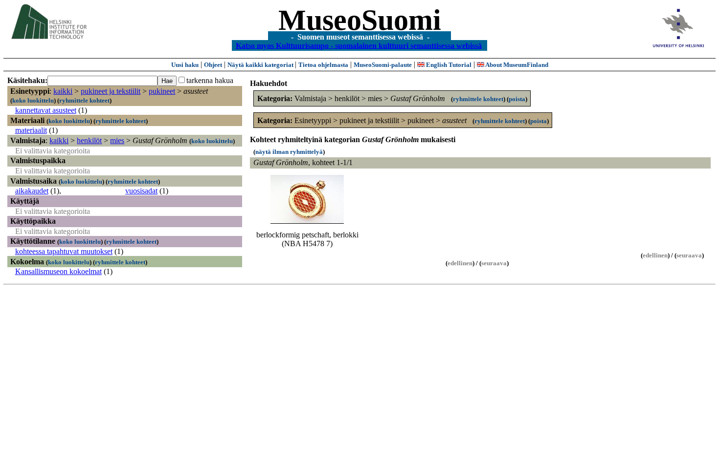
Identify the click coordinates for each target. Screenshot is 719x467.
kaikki (62, 91)
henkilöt (89, 140)
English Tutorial (448, 64)
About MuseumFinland (516, 64)
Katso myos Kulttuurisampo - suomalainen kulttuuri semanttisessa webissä (359, 45)
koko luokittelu (33, 100)
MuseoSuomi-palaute (383, 64)
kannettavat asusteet (45, 110)
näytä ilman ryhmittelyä (289, 151)
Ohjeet (213, 64)
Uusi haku (185, 64)
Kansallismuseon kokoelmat (58, 271)
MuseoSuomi (359, 20)
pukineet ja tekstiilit (110, 91)
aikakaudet (31, 191)
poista (517, 99)
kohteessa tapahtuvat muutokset (63, 251)
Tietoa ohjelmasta (323, 64)
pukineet (162, 91)
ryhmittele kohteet (84, 100)
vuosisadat (141, 191)
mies (117, 140)
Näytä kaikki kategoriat (261, 64)
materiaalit (31, 130)
